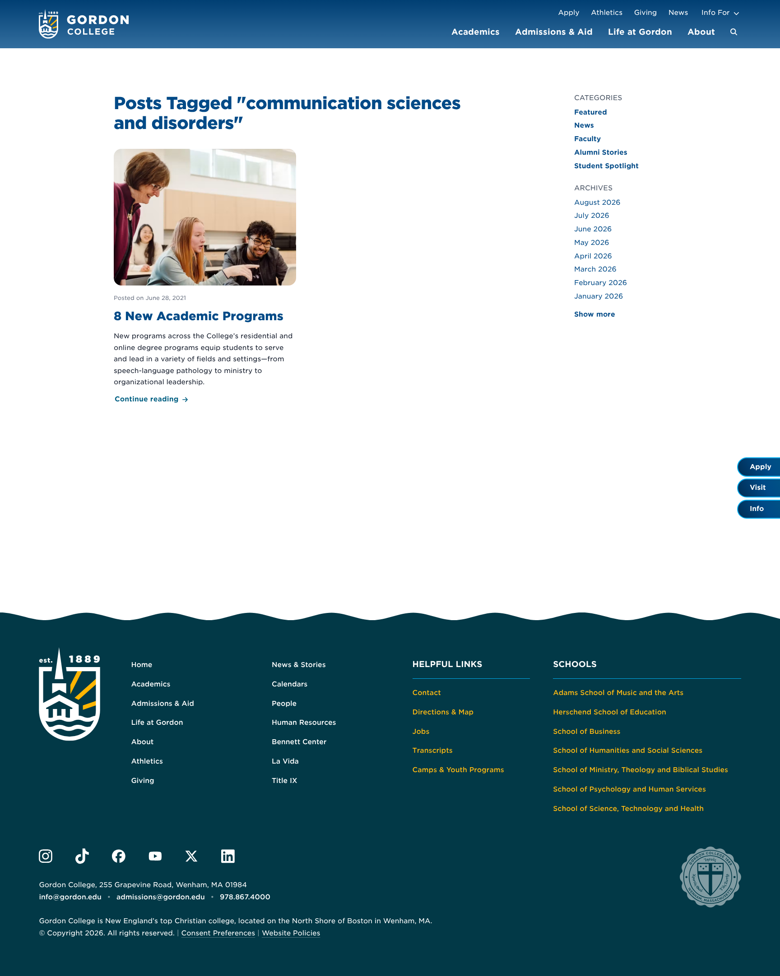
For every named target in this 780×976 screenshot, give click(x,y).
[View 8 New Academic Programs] (205, 277)
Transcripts (433, 750)
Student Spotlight (606, 166)
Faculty (587, 139)
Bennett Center (299, 742)
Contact (427, 693)
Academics (475, 32)
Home (141, 665)
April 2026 (593, 256)
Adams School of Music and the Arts (618, 693)
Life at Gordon (640, 32)
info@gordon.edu (70, 897)
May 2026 (591, 243)
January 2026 (598, 296)
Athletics (606, 13)
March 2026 (595, 269)
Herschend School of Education (609, 712)
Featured (590, 112)
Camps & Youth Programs (458, 770)
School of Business (586, 731)
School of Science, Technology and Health (628, 809)
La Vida (285, 761)
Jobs (421, 731)
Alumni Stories (600, 152)
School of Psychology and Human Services (629, 789)
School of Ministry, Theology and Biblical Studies (640, 770)
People (284, 704)
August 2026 (597, 202)
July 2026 (591, 216)
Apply (568, 13)
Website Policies (291, 933)
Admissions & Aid (554, 32)
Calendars (289, 684)
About (701, 32)
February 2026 (600, 283)
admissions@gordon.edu (160, 897)
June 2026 (593, 229)
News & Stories (299, 665)
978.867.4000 (245, 897)
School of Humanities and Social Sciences (627, 750)
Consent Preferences (218, 933)
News (678, 13)
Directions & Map (443, 712)
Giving (645, 13)
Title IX (284, 781)
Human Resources (304, 722)
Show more (594, 314)
